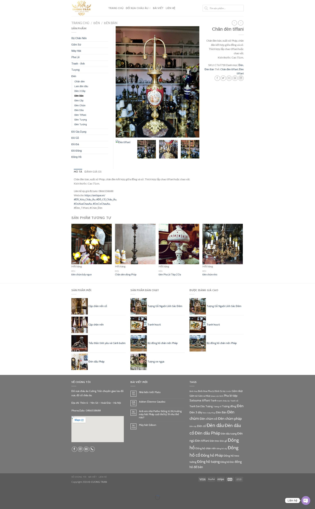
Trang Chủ (116, 8)
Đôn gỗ (223, 441)
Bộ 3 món (227, 391)
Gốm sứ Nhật (204, 396)
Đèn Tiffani (80, 115)
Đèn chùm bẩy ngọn (81, 274)
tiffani (206, 400)
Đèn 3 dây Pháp (209, 413)
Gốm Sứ (76, 44)
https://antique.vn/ (95, 195)
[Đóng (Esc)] (3, 489)
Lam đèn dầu (81, 86)
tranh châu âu (223, 400)
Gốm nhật (237, 391)
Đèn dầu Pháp (207, 432)
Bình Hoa (193, 391)
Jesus (213, 396)
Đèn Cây (79, 100)
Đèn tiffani (202, 441)
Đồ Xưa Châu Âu (137, 8)
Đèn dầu (215, 425)
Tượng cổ (217, 406)
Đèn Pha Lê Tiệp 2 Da (170, 274)
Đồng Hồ (76, 157)
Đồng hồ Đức (227, 461)
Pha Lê (75, 57)
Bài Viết (158, 8)
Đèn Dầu (79, 110)
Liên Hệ (170, 8)
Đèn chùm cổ (208, 419)
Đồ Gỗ (75, 138)
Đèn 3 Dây (79, 91)
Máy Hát (76, 50)
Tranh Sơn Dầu (197, 406)
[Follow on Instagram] (80, 449)
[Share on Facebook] (217, 78)
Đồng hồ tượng (208, 461)
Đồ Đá (75, 144)
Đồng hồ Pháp (212, 455)
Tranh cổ (234, 400)
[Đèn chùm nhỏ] (222, 244)
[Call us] (92, 449)
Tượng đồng (229, 406)
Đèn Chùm (79, 105)
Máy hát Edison (147, 424)
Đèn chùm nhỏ (209, 274)
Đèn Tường (80, 124)
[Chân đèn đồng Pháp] (135, 244)
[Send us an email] (86, 449)
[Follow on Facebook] (74, 449)
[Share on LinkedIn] (241, 78)
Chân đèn (79, 81)
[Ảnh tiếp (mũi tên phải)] (13, 503)
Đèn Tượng (80, 119)
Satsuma (195, 400)
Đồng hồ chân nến (205, 448)
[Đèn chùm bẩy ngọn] (91, 244)
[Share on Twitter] (223, 78)
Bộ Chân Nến (79, 38)
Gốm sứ (193, 395)
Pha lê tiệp (230, 396)
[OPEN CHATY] (305, 500)
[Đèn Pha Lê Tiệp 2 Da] (179, 244)
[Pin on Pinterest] (235, 78)
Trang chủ (80, 23)
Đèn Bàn (110, 23)
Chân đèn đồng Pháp (125, 274)
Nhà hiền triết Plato (150, 392)
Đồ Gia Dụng (78, 131)
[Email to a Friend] (229, 78)
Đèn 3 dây (195, 412)
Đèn (97, 23)
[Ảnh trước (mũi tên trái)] (3, 503)
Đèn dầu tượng (229, 433)
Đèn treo (214, 440)
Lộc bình (219, 396)
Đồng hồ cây (222, 448)
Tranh (213, 400)
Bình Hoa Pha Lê (206, 391)
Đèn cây (192, 426)
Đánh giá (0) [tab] (93, 171)
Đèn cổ (201, 426)
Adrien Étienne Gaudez (152, 401)
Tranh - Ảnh (78, 63)
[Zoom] (120, 133)
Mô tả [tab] (78, 171)
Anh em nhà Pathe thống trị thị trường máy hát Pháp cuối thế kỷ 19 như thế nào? (160, 414)
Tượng (75, 69)
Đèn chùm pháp (230, 418)
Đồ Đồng (76, 150)
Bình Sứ (218, 391)
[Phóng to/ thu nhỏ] (13, 489)
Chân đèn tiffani (229, 69)
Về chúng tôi (78, 477)
